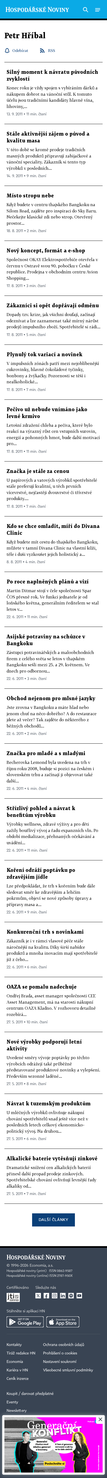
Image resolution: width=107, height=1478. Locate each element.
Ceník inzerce (18, 1379)
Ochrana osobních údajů (63, 1345)
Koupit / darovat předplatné (30, 1394)
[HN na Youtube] (79, 1295)
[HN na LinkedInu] (63, 1295)
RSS (51, 50)
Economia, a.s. (41, 1265)
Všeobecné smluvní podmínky (68, 1370)
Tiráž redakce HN (21, 1353)
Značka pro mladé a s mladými (46, 753)
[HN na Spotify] (71, 1295)
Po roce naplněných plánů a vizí (48, 582)
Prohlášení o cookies (60, 1353)
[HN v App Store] (62, 1321)
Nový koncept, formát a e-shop (46, 251)
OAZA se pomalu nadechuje (42, 987)
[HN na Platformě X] (38, 1295)
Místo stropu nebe (30, 196)
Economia (15, 1362)
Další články (53, 1219)
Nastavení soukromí (59, 1362)
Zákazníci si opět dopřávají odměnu (53, 305)
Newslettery (17, 1411)
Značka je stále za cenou (38, 471)
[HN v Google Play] (25, 1321)
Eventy (12, 1402)
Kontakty (14, 1345)
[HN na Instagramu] (54, 1295)
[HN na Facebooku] (46, 1295)
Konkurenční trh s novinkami (45, 932)
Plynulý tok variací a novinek (44, 354)
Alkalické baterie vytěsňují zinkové (52, 1158)
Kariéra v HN (17, 1370)
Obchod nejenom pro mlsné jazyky (51, 698)
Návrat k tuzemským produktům (49, 1104)
